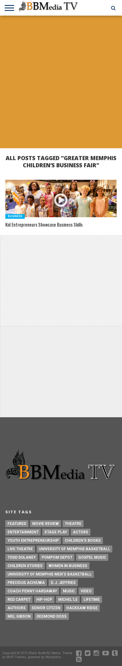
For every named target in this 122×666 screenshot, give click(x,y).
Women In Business (67, 566)
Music (69, 591)
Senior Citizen (46, 608)
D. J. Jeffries (63, 582)
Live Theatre (20, 549)
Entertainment (23, 532)
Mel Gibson (19, 616)
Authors (17, 608)
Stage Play (55, 532)
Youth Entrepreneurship (33, 540)
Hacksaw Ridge (82, 608)
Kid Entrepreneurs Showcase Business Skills (44, 225)
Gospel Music (92, 557)
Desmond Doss (52, 616)
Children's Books (83, 540)
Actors (80, 532)
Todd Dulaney (22, 557)
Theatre (73, 524)
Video (86, 591)
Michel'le (68, 599)
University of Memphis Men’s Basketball (50, 574)
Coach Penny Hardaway (32, 591)
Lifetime (92, 599)
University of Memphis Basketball (74, 549)
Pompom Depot (57, 557)
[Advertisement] (61, 83)
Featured (17, 524)
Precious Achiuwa (26, 582)
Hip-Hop (44, 599)
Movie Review (45, 524)
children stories (25, 566)
